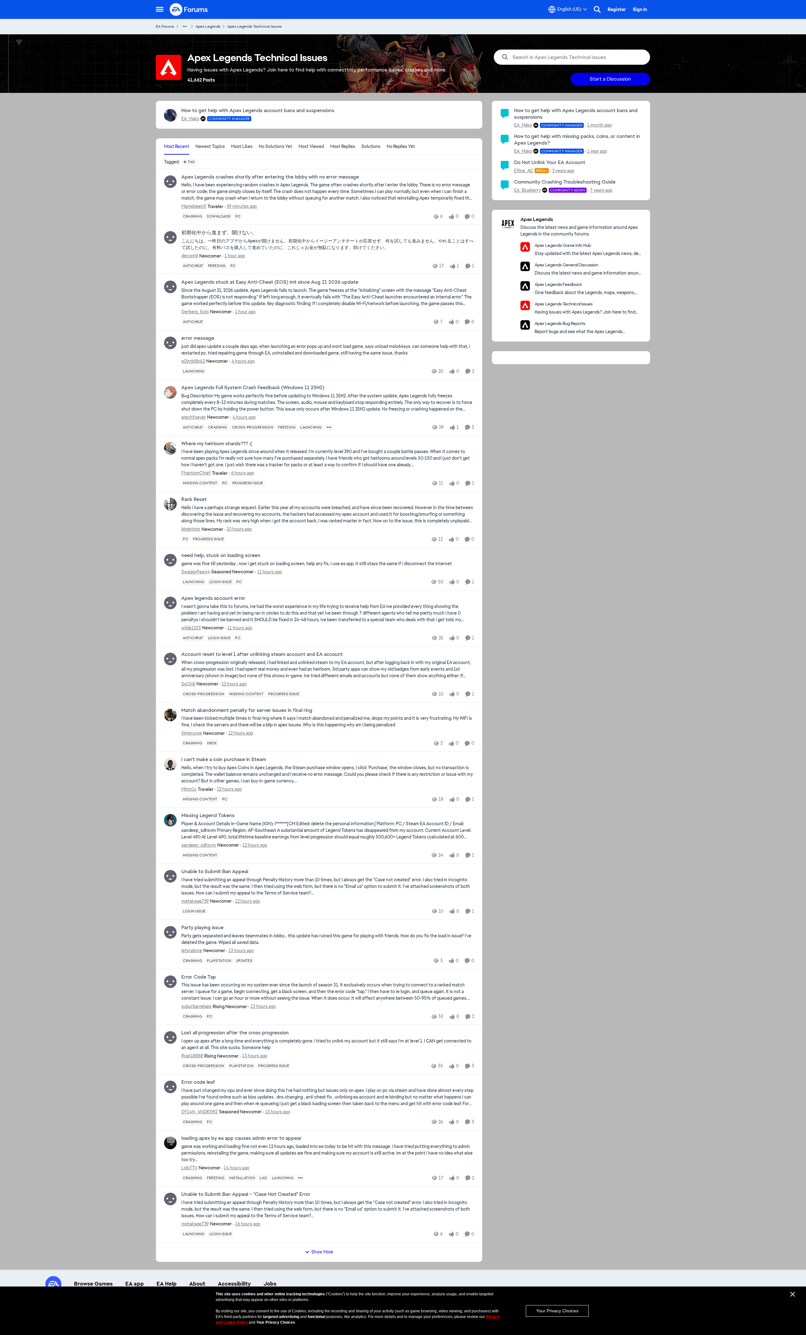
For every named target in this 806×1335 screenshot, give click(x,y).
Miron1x (188, 789)
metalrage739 (195, 901)
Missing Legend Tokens (208, 815)
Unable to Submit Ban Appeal (214, 871)
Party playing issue (202, 927)
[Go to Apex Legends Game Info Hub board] (525, 247)
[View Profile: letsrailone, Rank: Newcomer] (170, 932)
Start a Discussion (610, 79)
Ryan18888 (192, 1056)
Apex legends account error (213, 598)
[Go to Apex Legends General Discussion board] (525, 266)
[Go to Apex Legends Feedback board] (525, 286)
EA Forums (165, 26)
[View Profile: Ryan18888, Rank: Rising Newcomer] (170, 1037)
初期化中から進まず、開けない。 (219, 233)
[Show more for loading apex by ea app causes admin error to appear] (300, 1177)
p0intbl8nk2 (193, 361)
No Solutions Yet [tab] (275, 146)
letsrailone (191, 950)
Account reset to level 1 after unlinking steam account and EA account (262, 654)
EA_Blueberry (527, 190)
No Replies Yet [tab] (401, 146)
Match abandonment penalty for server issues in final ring (246, 710)
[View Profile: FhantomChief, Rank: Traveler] (170, 448)
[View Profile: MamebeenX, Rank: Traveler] (170, 181)
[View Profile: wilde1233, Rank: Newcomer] (170, 603)
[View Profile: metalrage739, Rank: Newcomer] (170, 876)
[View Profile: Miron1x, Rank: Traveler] (170, 764)
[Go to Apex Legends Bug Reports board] (525, 325)
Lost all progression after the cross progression (235, 1033)
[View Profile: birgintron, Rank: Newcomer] (170, 504)
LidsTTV (189, 1168)
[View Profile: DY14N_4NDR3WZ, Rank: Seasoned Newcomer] (170, 1087)
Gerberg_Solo (195, 312)
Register (617, 9)
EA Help (166, 1283)
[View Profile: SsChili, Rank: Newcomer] (170, 659)
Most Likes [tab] (242, 146)
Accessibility (234, 1283)
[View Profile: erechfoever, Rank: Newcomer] (170, 392)
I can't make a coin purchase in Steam (223, 759)
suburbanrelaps (196, 1006)
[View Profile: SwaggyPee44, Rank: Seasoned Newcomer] (170, 560)
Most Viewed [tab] (311, 146)
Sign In (640, 9)
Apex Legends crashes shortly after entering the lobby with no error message (270, 177)
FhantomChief (196, 473)
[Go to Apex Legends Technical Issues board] (525, 305)
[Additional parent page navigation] (185, 26)
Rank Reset (194, 499)
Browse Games (93, 1283)
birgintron (190, 529)
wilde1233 (191, 628)
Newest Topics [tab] (210, 146)
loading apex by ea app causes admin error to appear (241, 1138)
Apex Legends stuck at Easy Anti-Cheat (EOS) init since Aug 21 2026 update (269, 282)
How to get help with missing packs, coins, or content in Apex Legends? (577, 139)
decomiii (189, 255)
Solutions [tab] (370, 146)
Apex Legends (208, 26)
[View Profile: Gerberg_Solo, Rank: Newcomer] (170, 287)
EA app (134, 1283)
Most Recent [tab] (176, 146)
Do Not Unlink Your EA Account (549, 162)
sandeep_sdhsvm (198, 845)
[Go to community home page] (189, 9)
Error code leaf (198, 1082)
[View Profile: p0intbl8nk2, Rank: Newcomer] (170, 343)
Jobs (270, 1283)
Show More (322, 1252)
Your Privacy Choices (557, 1310)
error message (197, 338)
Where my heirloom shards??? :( (216, 443)
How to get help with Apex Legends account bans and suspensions (257, 110)
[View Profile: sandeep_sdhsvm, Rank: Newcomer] (170, 820)
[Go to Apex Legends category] (508, 224)
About (197, 1283)
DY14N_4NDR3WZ (199, 1112)
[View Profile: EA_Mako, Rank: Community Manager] (170, 115)
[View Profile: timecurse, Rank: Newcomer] (170, 715)
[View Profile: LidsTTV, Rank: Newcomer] (170, 1143)
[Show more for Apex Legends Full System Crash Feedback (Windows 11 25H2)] (329, 427)
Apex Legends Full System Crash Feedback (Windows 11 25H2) (252, 387)
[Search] (597, 9)
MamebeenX (193, 206)
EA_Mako (190, 119)
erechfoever (193, 417)
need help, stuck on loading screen (220, 555)
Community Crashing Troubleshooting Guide (565, 182)
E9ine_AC (523, 170)
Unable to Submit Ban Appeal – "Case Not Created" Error (245, 1194)
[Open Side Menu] (160, 9)
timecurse (191, 733)
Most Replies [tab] (342, 146)
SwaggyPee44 (195, 572)
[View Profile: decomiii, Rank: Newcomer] (170, 237)
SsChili (188, 684)
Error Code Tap (198, 977)
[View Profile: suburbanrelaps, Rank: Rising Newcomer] (170, 981)
